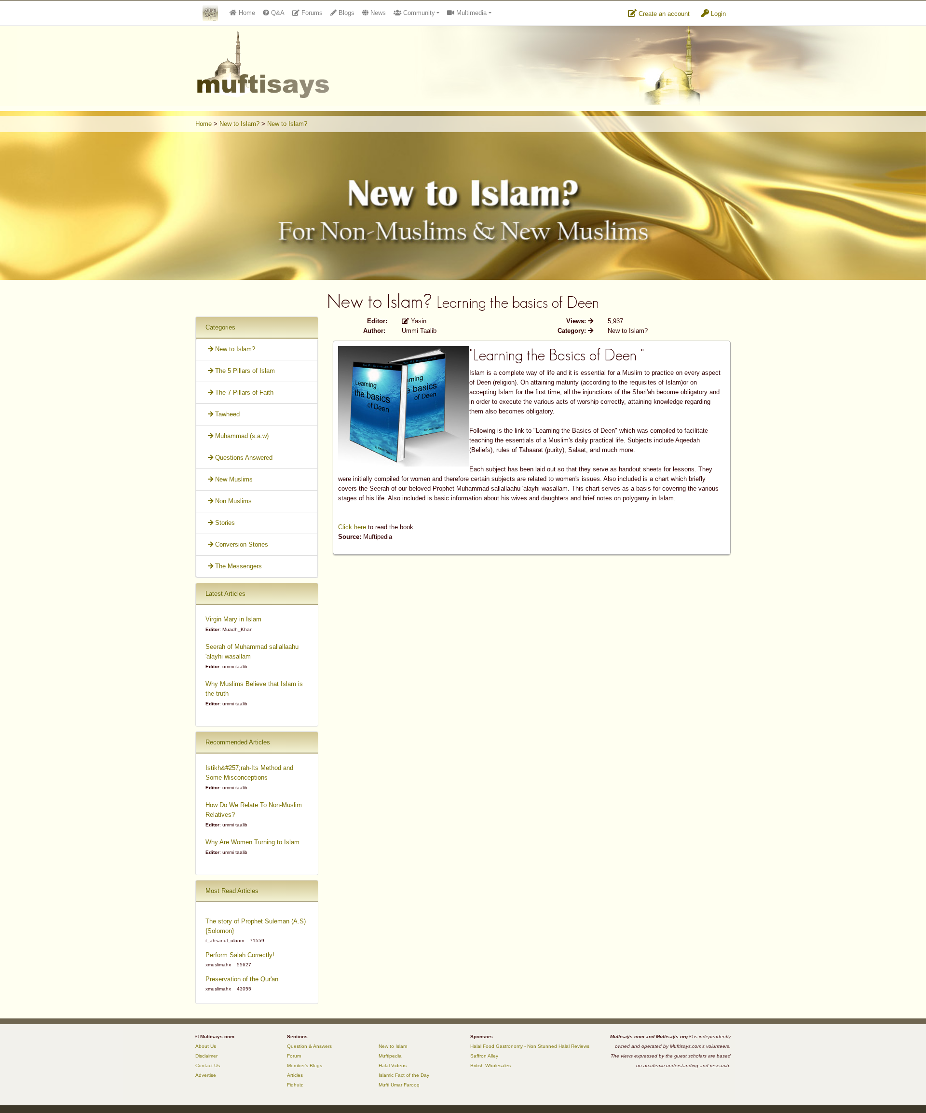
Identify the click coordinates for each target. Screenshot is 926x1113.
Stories (224, 522)
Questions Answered (242, 457)
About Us (205, 1046)
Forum (294, 1055)
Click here (352, 527)
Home (203, 123)
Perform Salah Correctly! (239, 955)
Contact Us (207, 1065)
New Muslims (233, 479)
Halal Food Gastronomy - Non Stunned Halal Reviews (529, 1046)
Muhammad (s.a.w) (241, 436)
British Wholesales (490, 1065)
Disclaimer (206, 1055)
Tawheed (226, 414)
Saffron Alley (484, 1055)
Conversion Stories (240, 544)
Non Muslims (232, 501)
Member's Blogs (304, 1065)
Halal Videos (393, 1065)
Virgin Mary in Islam (233, 619)
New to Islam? (239, 123)
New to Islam (393, 1046)
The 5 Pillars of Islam (244, 370)
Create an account (663, 13)
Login (717, 13)
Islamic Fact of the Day (404, 1075)
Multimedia (470, 12)
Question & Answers (309, 1046)
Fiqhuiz (295, 1084)
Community (418, 12)
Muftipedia (390, 1055)
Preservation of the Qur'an (241, 979)
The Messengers (237, 566)
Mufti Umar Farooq (399, 1084)
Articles (295, 1075)
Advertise (205, 1075)
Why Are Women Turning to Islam (252, 842)
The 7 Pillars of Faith (243, 392)
